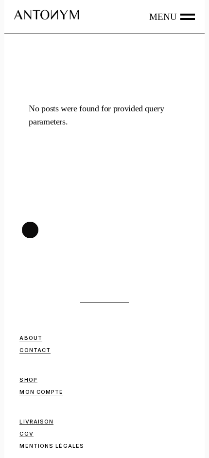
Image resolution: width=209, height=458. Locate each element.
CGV (26, 433)
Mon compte (41, 391)
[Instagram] (30, 230)
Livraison (36, 421)
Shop (28, 379)
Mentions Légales (51, 445)
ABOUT (30, 338)
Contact (35, 350)
